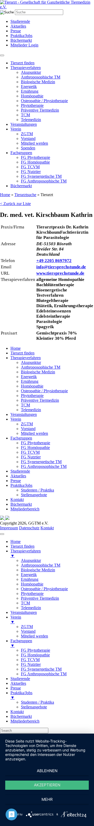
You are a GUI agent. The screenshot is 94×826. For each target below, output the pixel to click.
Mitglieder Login (24, 45)
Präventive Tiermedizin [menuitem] (40, 598)
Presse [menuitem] (15, 688)
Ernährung (29, 91)
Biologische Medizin (38, 82)
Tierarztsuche (25, 194)
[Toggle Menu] (2, 55)
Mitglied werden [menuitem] (34, 636)
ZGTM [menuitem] (27, 626)
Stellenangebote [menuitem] (34, 707)
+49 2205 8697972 (54, 260)
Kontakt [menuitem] (17, 711)
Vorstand (28, 138)
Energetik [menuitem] (29, 574)
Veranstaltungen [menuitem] (23, 612)
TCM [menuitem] (25, 603)
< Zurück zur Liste (15, 203)
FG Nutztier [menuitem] (31, 664)
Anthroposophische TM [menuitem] (40, 565)
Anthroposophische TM (40, 77)
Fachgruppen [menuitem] (21, 643)
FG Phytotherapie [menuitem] (35, 650)
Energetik (29, 86)
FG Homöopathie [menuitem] (35, 655)
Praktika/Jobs (21, 35)
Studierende (20, 21)
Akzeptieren (47, 784)
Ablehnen (47, 770)
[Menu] (2, 534)
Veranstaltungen (23, 124)
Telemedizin (31, 119)
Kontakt (17, 499)
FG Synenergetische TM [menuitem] (41, 669)
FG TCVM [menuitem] (30, 659)
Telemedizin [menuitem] (31, 607)
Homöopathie (32, 96)
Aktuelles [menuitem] (18, 683)
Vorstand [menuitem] (28, 631)
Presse (15, 31)
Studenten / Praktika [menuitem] (37, 702)
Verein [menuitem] (15, 619)
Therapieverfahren (25, 67)
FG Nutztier (31, 171)
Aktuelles (18, 26)
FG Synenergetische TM (41, 176)
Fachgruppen (21, 152)
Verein (15, 129)
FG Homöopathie (35, 162)
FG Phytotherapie (35, 157)
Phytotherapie (32, 105)
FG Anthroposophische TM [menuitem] (44, 674)
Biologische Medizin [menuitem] (38, 570)
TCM (25, 115)
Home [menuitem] (15, 541)
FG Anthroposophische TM (44, 181)
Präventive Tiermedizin (40, 110)
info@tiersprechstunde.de (61, 266)
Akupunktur (31, 72)
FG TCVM (30, 167)
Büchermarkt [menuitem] (21, 716)
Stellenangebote (34, 495)
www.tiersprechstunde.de (60, 273)
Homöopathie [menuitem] (32, 584)
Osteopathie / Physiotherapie (44, 100)
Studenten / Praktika (37, 490)
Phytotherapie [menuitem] (32, 593)
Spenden (28, 148)
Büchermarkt (21, 40)
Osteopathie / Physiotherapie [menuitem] (44, 589)
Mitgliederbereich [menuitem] (24, 721)
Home (5, 194)
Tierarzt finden (22, 63)
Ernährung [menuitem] (29, 579)
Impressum (9, 528)
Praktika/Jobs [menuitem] (21, 695)
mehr (47, 799)
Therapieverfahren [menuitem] (25, 553)
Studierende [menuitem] (20, 678)
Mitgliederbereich (24, 509)
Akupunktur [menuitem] (31, 560)
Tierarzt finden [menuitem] (22, 546)
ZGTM (27, 134)
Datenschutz (29, 528)
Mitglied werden (34, 143)
